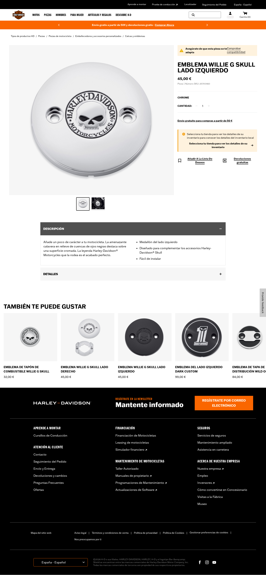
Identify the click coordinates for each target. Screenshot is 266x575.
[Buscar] (205, 15)
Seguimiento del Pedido (214, 4)
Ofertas (38, 490)
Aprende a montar (137, 4)
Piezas (41, 36)
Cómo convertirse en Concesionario (222, 490)
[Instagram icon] (207, 562)
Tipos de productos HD (22, 36)
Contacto (40, 454)
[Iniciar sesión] (230, 15)
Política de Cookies (173, 532)
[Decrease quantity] (196, 106)
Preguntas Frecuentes (48, 483)
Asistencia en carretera (213, 449)
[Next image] (166, 120)
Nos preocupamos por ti (87, 539)
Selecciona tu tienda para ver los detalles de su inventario (218, 145)
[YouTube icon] (214, 562)
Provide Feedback (263, 302)
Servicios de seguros (211, 435)
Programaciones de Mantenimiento (139, 483)
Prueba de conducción (163, 4)
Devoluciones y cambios (50, 475)
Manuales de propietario (132, 475)
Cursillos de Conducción (50, 435)
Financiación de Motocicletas (135, 435)
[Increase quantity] (209, 106)
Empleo (202, 475)
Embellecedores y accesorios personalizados (98, 36)
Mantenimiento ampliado (214, 442)
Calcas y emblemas (135, 36)
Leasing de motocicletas (132, 442)
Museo (202, 504)
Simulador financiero (129, 449)
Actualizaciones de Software (134, 490)
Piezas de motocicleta (60, 36)
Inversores (204, 483)
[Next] (207, 25)
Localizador (190, 4)
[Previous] (59, 25)
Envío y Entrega (44, 468)
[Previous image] (16, 120)
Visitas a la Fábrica (210, 497)
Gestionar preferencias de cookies (209, 532)
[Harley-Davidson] (72, 403)
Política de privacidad (145, 532)
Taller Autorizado (127, 468)
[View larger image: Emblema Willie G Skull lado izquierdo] (91, 119)
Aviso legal (80, 532)
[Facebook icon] (200, 562)
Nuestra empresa (209, 468)
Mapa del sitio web (41, 532)
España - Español (243, 4)
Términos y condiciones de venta (110, 532)
